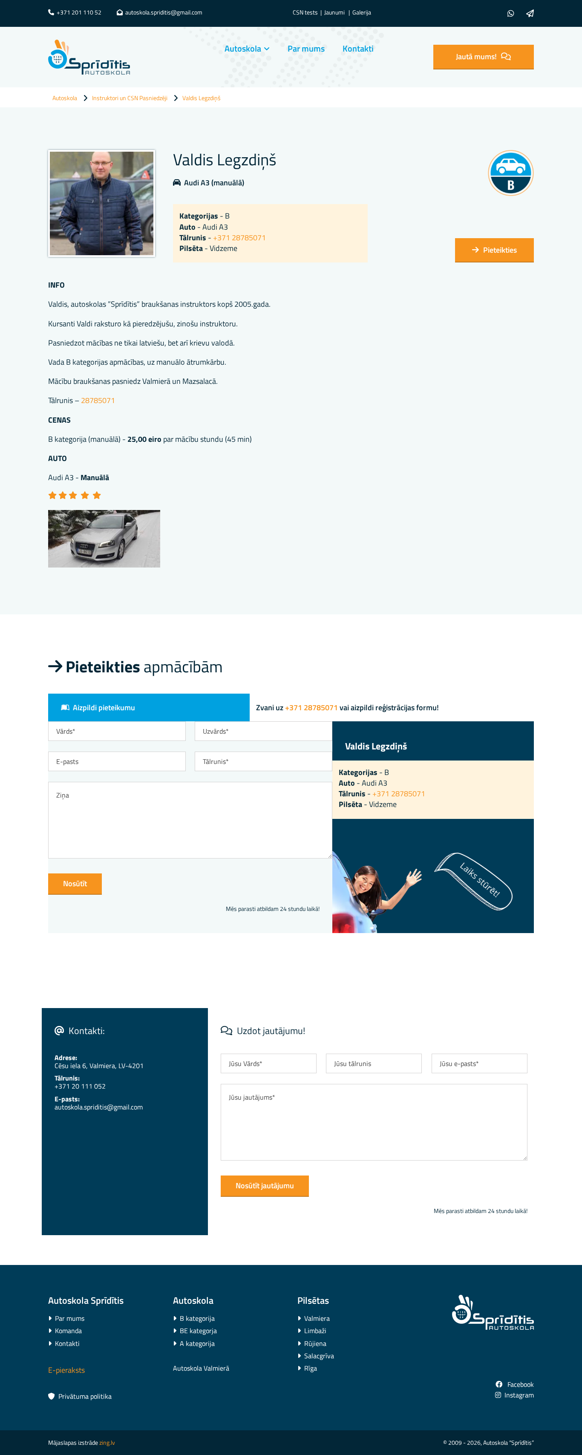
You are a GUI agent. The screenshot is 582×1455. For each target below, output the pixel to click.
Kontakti (358, 48)
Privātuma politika (80, 1396)
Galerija (361, 12)
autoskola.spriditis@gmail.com (159, 12)
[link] (239, 48)
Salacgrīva (315, 1356)
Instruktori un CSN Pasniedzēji (129, 97)
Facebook (515, 1384)
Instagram (514, 1395)
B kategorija (194, 1318)
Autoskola (243, 48)
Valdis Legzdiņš (201, 97)
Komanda (65, 1330)
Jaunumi (334, 12)
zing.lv (107, 1442)
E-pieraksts (66, 1370)
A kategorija (194, 1343)
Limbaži (311, 1330)
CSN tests (305, 12)
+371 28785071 (239, 237)
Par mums (306, 48)
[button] (483, 57)
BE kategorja (195, 1330)
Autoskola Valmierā (201, 1368)
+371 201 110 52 (74, 12)
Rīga (307, 1368)
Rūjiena (311, 1343)
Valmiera (313, 1318)
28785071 (98, 400)
